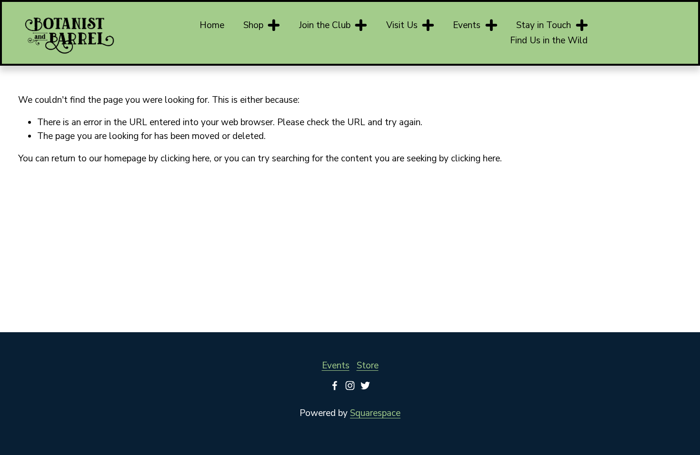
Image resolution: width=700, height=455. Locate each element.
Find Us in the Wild (549, 40)
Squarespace (375, 413)
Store (368, 365)
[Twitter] (365, 385)
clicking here (185, 158)
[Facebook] (335, 385)
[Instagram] (350, 385)
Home (212, 25)
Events (336, 365)
